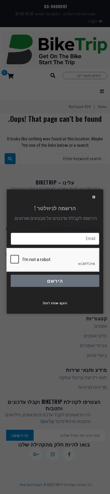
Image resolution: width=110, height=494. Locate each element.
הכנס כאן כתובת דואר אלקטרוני (69, 229)
